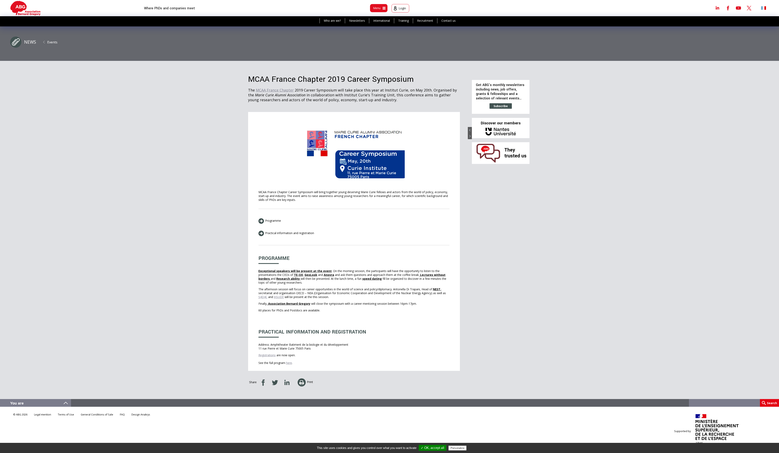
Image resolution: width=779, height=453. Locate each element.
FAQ (122, 414)
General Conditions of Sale (97, 414)
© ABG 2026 (20, 414)
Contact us (448, 21)
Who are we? (332, 21)
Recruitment (425, 21)
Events (52, 42)
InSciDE (279, 297)
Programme (273, 221)
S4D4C (262, 297)
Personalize (457, 448)
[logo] (25, 8)
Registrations (267, 355)
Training (403, 21)
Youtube (738, 7)
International (381, 21)
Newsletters (357, 21)
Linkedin (717, 7)
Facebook (727, 7)
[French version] (763, 7)
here (289, 363)
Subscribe (501, 106)
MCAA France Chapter (275, 90)
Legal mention (42, 414)
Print (310, 382)
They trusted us (515, 153)
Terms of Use (66, 414)
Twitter (749, 7)
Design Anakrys (140, 414)
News (30, 42)
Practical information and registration (289, 233)
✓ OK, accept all (432, 448)
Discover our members (501, 123)
